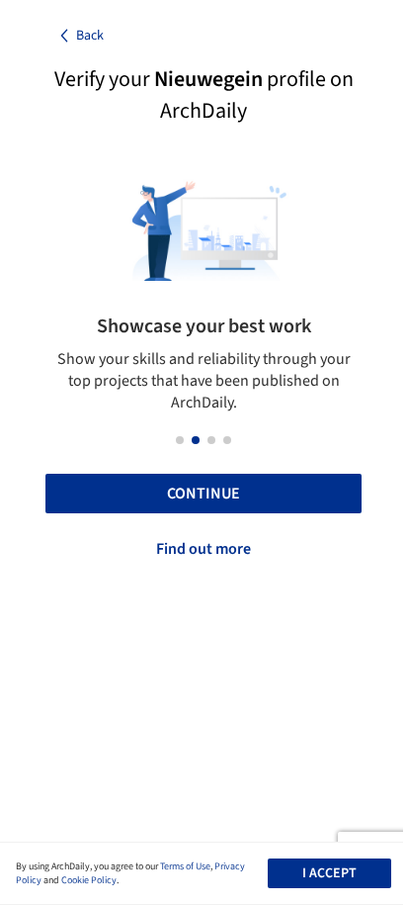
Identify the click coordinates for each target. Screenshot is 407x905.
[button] (180, 440)
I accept (329, 873)
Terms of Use (185, 866)
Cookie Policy (89, 880)
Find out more (203, 549)
